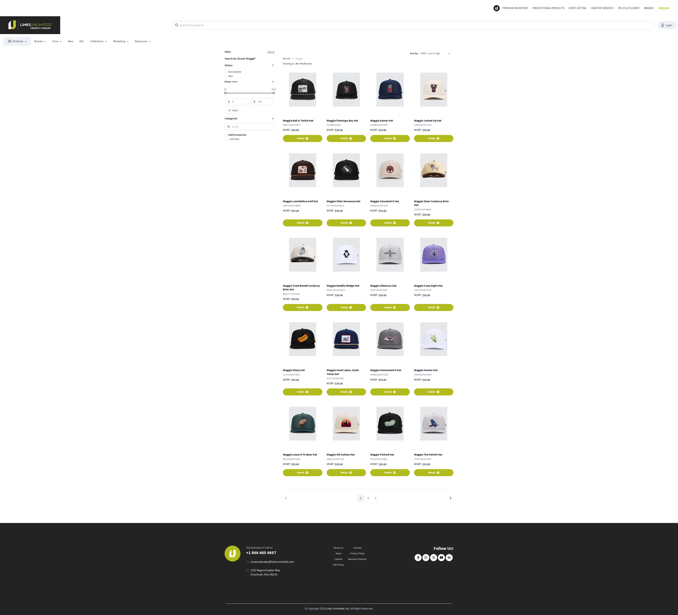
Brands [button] (38, 41)
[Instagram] (425, 557)
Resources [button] (141, 41)
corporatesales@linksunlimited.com (272, 562)
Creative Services (602, 8)
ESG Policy (338, 564)
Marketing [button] (119, 41)
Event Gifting (578, 8)
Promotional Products (548, 8)
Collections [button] (96, 41)
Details (300, 138)
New (70, 41)
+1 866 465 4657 (261, 552)
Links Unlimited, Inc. (338, 608)
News (338, 553)
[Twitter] (433, 557)
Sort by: (414, 53)
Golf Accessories (237, 135)
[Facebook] (418, 557)
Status (229, 65)
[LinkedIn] (449, 557)
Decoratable (234, 71)
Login (668, 25)
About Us (338, 547)
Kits (81, 41)
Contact (357, 547)
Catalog (663, 8)
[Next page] (450, 498)
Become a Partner (357, 559)
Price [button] (55, 41)
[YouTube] (441, 557)
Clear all (270, 52)
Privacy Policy (357, 553)
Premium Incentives (515, 8)
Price (231, 82)
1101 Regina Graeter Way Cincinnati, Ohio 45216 (265, 572)
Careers (338, 559)
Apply (235, 110)
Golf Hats (234, 139)
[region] (249, 137)
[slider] (225, 93)
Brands (649, 8)
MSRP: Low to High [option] (430, 53)
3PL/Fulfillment (629, 8)
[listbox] (436, 53)
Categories (231, 118)
